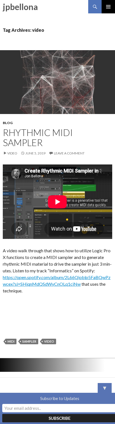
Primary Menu (108, 6)
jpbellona (20, 7)
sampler (29, 341)
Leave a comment (69, 153)
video (49, 341)
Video (12, 153)
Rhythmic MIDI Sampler (38, 137)
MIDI (11, 341)
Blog (8, 123)
